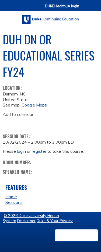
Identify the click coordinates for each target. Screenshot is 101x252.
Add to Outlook (45, 123)
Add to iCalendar (32, 122)
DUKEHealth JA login (62, 6)
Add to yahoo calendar (20, 123)
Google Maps (34, 105)
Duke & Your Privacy (55, 220)
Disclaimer (26, 220)
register (39, 151)
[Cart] (85, 8)
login (21, 151)
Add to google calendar (8, 123)
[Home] (50, 17)
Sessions (14, 202)
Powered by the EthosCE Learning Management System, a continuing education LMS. (76, 235)
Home (11, 196)
